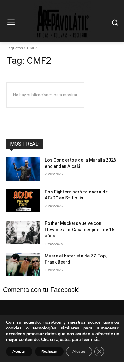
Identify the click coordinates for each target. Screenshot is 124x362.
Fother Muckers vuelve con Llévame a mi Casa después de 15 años (79, 229)
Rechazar (49, 351)
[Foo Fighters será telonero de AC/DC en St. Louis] (23, 201)
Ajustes (79, 351)
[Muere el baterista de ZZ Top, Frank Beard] (23, 265)
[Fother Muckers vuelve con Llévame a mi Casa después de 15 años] (23, 232)
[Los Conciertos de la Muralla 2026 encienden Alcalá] (23, 169)
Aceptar (19, 351)
